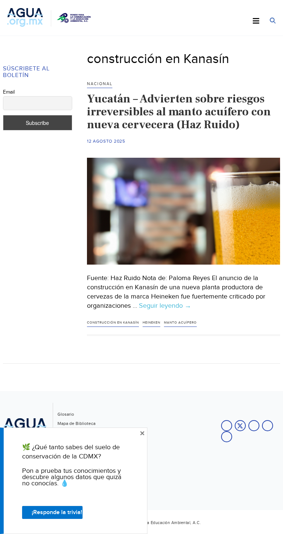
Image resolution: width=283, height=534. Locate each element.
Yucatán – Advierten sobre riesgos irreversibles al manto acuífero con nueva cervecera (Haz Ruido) (179, 111)
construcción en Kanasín (113, 323)
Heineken (151, 323)
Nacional (99, 83)
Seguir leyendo (165, 306)
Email (9, 92)
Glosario (65, 414)
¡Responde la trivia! (57, 512)
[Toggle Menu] (256, 21)
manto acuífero (180, 323)
